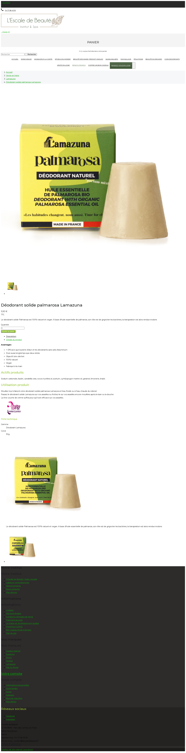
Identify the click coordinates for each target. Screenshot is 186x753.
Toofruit (9, 661)
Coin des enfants (172, 59)
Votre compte (11, 673)
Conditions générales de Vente (19, 617)
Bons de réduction (14, 698)
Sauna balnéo (112, 59)
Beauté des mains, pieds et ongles (88, 59)
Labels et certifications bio (17, 582)
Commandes (12, 688)
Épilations (138, 59)
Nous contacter (13, 589)
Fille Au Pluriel (12, 667)
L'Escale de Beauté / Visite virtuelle (21, 579)
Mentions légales (13, 613)
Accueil (15, 59)
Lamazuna (10, 664)
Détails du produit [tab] (14, 340)
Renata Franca (79, 65)
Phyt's (9, 657)
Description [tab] (11, 336)
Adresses (10, 695)
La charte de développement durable (22, 623)
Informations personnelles (17, 685)
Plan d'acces (11, 592)
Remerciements (13, 586)
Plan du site (11, 633)
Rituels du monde (63, 59)
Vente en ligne (63, 65)
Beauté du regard (154, 59)
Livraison (10, 610)
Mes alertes (11, 702)
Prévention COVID (14, 627)
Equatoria (10, 654)
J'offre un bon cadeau (98, 65)
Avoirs (8, 692)
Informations (11, 744)
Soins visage (26, 59)
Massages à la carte (43, 59)
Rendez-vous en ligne (121, 65)
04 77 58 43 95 (10, 10)
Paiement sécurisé (14, 620)
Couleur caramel (13, 651)
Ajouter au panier (8, 331)
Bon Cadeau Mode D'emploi (18, 630)
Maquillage (126, 59)
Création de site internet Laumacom (17, 749)
